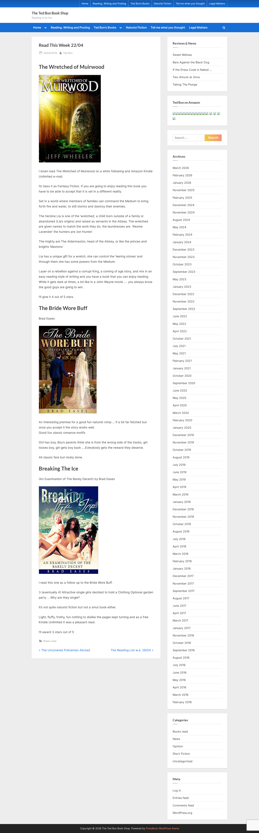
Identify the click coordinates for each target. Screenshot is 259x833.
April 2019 (179, 487)
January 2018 (182, 568)
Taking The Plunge (185, 84)
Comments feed (183, 805)
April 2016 (179, 687)
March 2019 (180, 494)
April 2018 (179, 546)
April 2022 (180, 331)
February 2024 (182, 234)
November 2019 (183, 442)
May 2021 (179, 353)
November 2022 (184, 301)
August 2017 (181, 598)
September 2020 (184, 383)
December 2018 (183, 509)
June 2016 (179, 672)
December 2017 (183, 576)
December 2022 (183, 294)
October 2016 (182, 643)
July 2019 (179, 464)
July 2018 (179, 539)
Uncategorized (182, 761)
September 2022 (184, 309)
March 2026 (181, 168)
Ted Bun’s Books (140, 3)
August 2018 (181, 531)
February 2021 (182, 360)
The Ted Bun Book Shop (50, 13)
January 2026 (182, 182)
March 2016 (180, 694)
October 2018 (182, 524)
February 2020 (182, 420)
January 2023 (182, 286)
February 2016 (182, 702)
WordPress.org (182, 813)
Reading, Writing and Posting (109, 3)
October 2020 (182, 375)
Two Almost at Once (186, 77)
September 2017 (184, 591)
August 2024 (181, 220)
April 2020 (180, 405)
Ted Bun (68, 52)
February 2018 (182, 561)
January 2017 (181, 628)
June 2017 (179, 605)
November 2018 (183, 516)
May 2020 (179, 398)
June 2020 (180, 390)
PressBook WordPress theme (162, 828)
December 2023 (183, 249)
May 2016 (179, 680)
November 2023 (184, 257)
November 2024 (184, 212)
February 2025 (182, 197)
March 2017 (180, 620)
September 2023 (184, 271)
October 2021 (182, 338)
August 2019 (181, 457)
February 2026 (182, 175)
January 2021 (182, 368)
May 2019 (179, 479)
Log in (177, 790)
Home (85, 3)
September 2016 (184, 650)
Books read (49, 640)
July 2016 (179, 665)
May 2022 (179, 324)
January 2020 (182, 427)
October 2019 (182, 450)
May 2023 (179, 279)
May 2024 (179, 227)
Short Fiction (181, 753)
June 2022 (180, 316)
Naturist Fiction (162, 3)
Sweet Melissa (182, 54)
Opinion (178, 746)
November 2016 (183, 635)
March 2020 (181, 413)
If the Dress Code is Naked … (192, 69)
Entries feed (181, 798)
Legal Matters (217, 3)
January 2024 (182, 242)
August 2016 (181, 657)
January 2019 (182, 502)
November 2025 (184, 190)
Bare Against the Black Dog (191, 62)
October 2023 (182, 264)
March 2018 (180, 554)
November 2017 (183, 583)
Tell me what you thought (190, 3)
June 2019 (179, 472)
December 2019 (183, 435)
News (176, 739)
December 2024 (183, 205)
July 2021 (179, 346)
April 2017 (179, 613)
